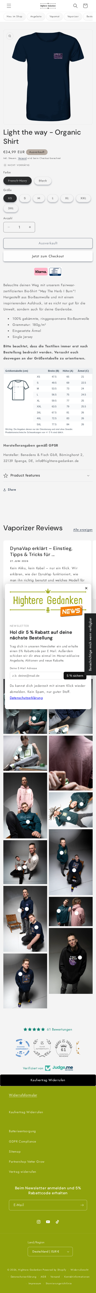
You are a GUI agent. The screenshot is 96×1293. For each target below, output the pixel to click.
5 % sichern (75, 675)
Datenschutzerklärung (26, 697)
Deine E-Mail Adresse (23, 668)
